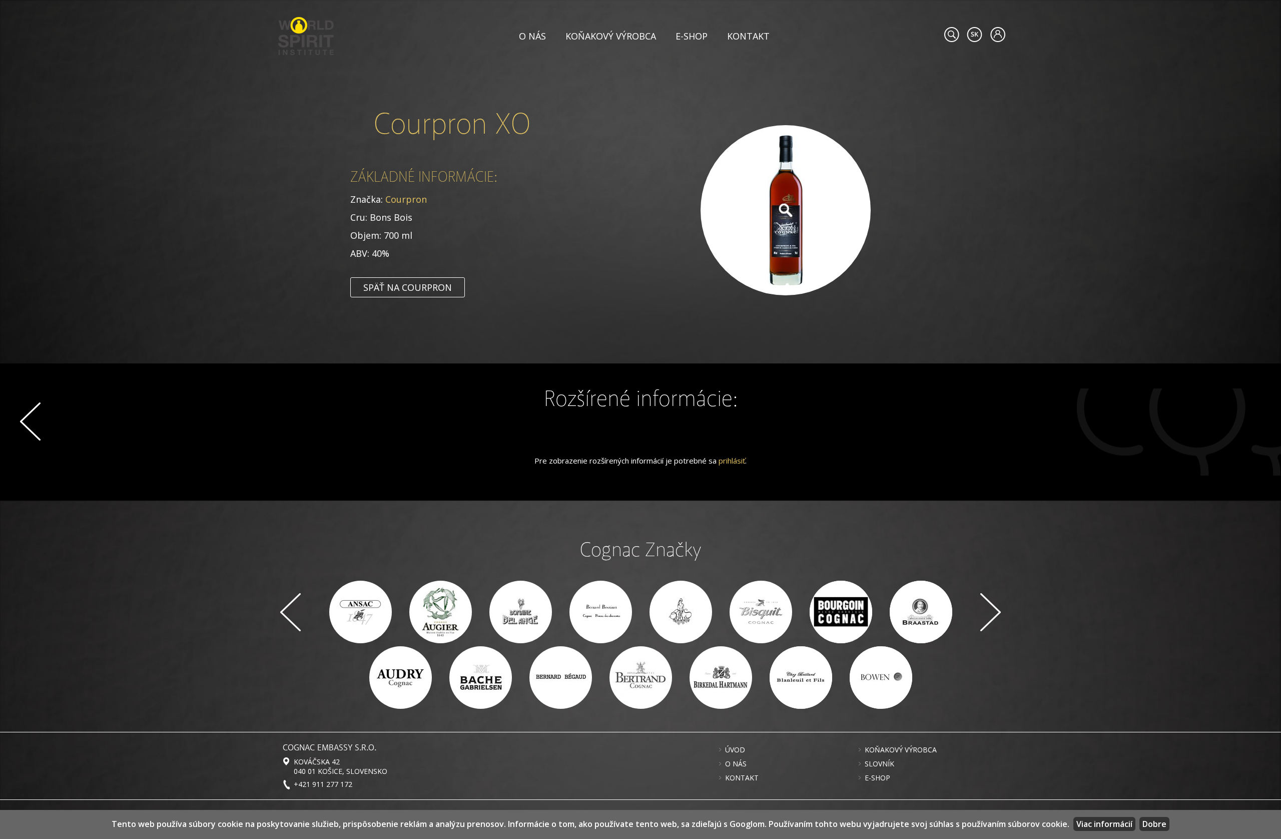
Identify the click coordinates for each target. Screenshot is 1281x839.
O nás (532, 36)
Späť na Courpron (407, 287)
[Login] (997, 35)
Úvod (735, 750)
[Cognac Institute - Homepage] (306, 35)
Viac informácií (1104, 823)
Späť (30, 421)
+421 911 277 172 (323, 784)
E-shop (692, 36)
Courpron (406, 199)
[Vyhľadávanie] (951, 35)
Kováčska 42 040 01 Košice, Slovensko (340, 766)
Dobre (1154, 823)
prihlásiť (732, 461)
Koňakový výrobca (610, 36)
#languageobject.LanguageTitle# (974, 35)
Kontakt (748, 36)
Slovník (879, 764)
